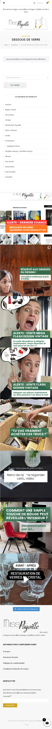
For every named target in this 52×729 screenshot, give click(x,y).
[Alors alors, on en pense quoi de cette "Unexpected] (26, 528)
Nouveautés (9, 167)
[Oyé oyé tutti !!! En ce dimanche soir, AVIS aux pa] (26, 270)
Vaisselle (8, 177)
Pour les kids (10, 172)
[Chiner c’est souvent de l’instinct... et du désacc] (26, 425)
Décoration (9, 115)
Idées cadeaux (11, 130)
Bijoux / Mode (10, 110)
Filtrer (15, 85)
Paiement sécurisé (10, 657)
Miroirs (8, 156)
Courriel (7, 696)
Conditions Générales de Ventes (16, 669)
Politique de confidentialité (14, 663)
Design (8, 120)
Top (26, 725)
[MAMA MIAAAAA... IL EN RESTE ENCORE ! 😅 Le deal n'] (26, 322)
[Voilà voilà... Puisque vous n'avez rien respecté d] (26, 476)
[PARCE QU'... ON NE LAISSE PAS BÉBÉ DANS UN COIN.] (26, 373)
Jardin (7, 136)
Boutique (14, 45)
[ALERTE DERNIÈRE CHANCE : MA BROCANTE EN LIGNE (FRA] (26, 219)
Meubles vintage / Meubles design (18, 151)
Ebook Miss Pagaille (13, 125)
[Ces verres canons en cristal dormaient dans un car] (26, 579)
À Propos (6, 652)
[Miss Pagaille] (26, 22)
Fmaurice (40, 721)
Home (6, 45)
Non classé (9, 162)
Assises (8, 105)
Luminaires (10, 141)
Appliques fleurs (13, 146)
